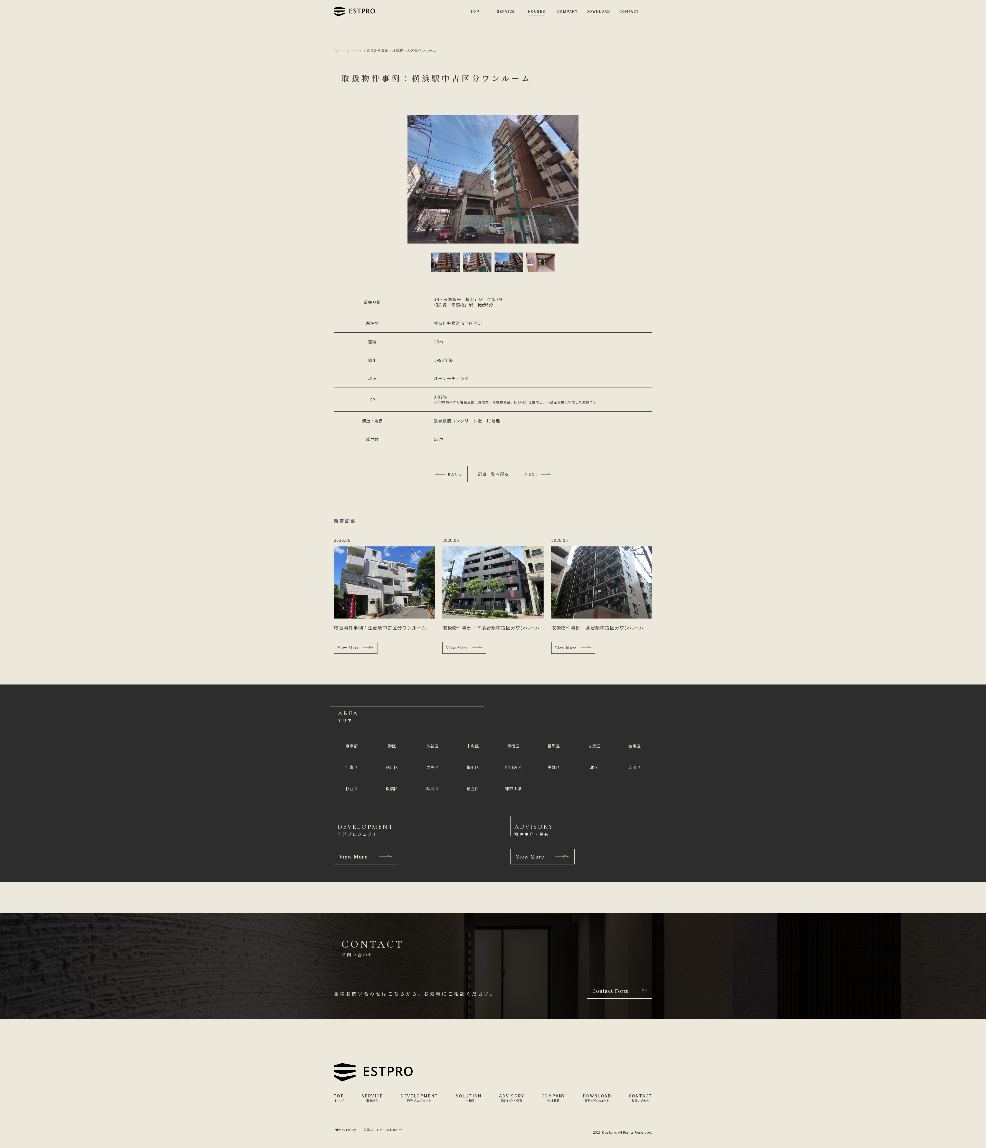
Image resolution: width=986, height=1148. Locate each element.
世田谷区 (513, 767)
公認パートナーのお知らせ (382, 1129)
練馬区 (432, 789)
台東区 (634, 746)
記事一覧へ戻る (493, 474)
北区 (594, 767)
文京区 (594, 746)
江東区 (351, 767)
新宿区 (513, 746)
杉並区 (351, 789)
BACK (455, 474)
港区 (392, 746)
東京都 (351, 746)
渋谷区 (432, 746)
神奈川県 (513, 789)
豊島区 (432, 767)
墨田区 (473, 767)
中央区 (473, 746)
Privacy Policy (345, 1129)
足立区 (473, 789)
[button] (445, 262)
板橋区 (392, 789)
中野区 (553, 767)
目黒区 (553, 746)
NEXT (531, 474)
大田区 (634, 767)
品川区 (392, 767)
